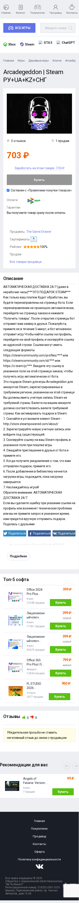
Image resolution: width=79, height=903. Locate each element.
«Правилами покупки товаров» (49, 190)
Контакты (72, 12)
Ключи (57, 60)
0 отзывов (18, 141)
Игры (21, 60)
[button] (75, 766)
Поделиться (17, 533)
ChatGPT (68, 42)
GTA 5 (48, 42)
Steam (29, 44)
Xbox (12, 44)
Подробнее (18, 556)
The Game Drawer (38, 231)
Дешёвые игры (38, 60)
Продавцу (55, 12)
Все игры (22, 28)
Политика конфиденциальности (39, 859)
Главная (6, 12)
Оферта (39, 851)
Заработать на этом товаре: (39, 168)
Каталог (20, 12)
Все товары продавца (26, 261)
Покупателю (37, 12)
